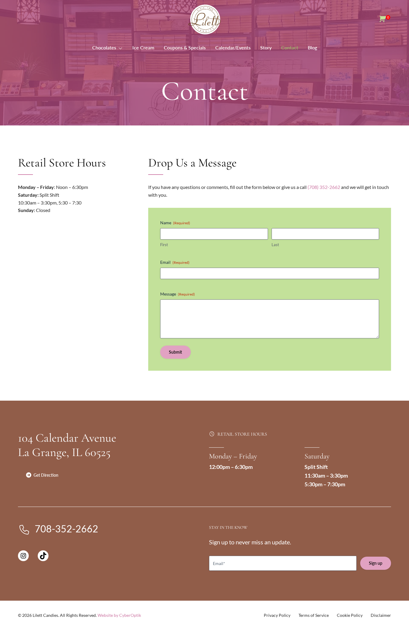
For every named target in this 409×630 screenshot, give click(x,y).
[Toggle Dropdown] (121, 47)
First (164, 244)
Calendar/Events (233, 47)
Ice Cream (143, 47)
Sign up (375, 563)
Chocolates (104, 47)
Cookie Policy (350, 615)
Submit (175, 352)
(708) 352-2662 (323, 187)
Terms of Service (314, 615)
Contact (289, 47)
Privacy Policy (277, 615)
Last (275, 244)
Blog (312, 47)
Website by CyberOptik (119, 615)
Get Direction (46, 475)
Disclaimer (381, 615)
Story (266, 47)
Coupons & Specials (185, 47)
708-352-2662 (66, 528)
